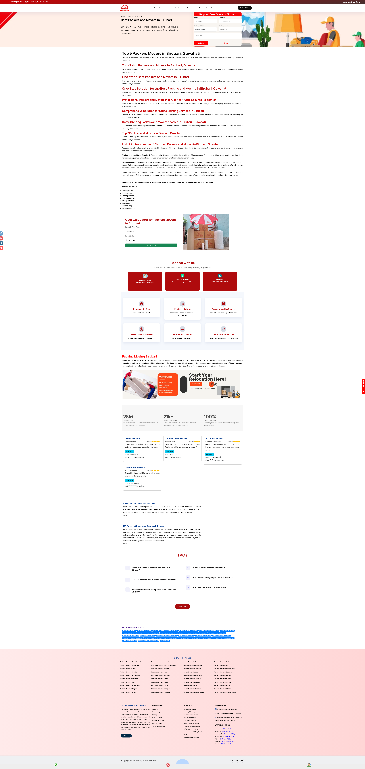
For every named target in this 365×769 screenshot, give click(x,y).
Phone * (222, 18)
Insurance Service (190, 720)
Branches (131, 16)
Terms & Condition (158, 726)
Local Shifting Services (191, 738)
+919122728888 (235, 713)
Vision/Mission (157, 718)
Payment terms (157, 723)
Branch (189, 8)
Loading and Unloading (191, 723)
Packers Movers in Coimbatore (224, 668)
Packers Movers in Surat (222, 665)
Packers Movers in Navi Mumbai (130, 662)
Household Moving (190, 709)
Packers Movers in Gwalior (128, 672)
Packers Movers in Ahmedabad (130, 685)
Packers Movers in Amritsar (192, 689)
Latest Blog (156, 712)
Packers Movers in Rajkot (222, 675)
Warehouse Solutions (191, 715)
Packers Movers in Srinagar (223, 682)
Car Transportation (190, 718)
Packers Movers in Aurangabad (130, 675)
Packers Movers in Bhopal (128, 692)
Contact (209, 8)
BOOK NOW (126, 736)
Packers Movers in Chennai (192, 668)
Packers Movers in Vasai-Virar (192, 675)
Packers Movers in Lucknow (223, 672)
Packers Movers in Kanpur (159, 682)
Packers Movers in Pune (222, 685)
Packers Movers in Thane (222, 689)
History (154, 715)
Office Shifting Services (191, 729)
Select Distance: (131, 236)
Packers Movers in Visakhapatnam (225, 692)
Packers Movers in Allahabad (192, 665)
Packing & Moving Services (192, 712)
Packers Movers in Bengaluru (129, 665)
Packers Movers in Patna (159, 679)
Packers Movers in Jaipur (128, 668)
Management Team (158, 720)
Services (178, 8)
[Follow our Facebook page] (351, 2)
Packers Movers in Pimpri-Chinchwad (163, 665)
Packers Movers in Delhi (190, 685)
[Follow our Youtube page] (354, 2)
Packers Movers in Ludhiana (192, 679)
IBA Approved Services (191, 735)
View (125, 515)
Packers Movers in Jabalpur (160, 689)
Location (199, 8)
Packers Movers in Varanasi (129, 679)
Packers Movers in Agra (159, 672)
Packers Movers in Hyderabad (161, 662)
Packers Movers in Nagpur (128, 689)
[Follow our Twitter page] (360, 2)
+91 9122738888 (42, 1)
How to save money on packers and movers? (212, 577)
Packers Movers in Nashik (159, 685)
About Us (157, 8)
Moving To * (223, 26)
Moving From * (199, 26)
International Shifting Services (194, 732)
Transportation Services (192, 726)
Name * (196, 18)
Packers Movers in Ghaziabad (192, 662)
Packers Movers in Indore (191, 672)
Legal (168, 8)
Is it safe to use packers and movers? (209, 567)
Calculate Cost (151, 245)
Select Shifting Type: (132, 227)
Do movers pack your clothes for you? (209, 587)
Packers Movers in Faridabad (160, 675)
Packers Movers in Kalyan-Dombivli (194, 692)
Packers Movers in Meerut (222, 679)
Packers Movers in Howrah (128, 682)
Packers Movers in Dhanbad (160, 692)
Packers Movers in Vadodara (223, 662)
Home (148, 8)
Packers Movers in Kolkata (160, 668)
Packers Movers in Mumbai (191, 682)
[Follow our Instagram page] (357, 2)
